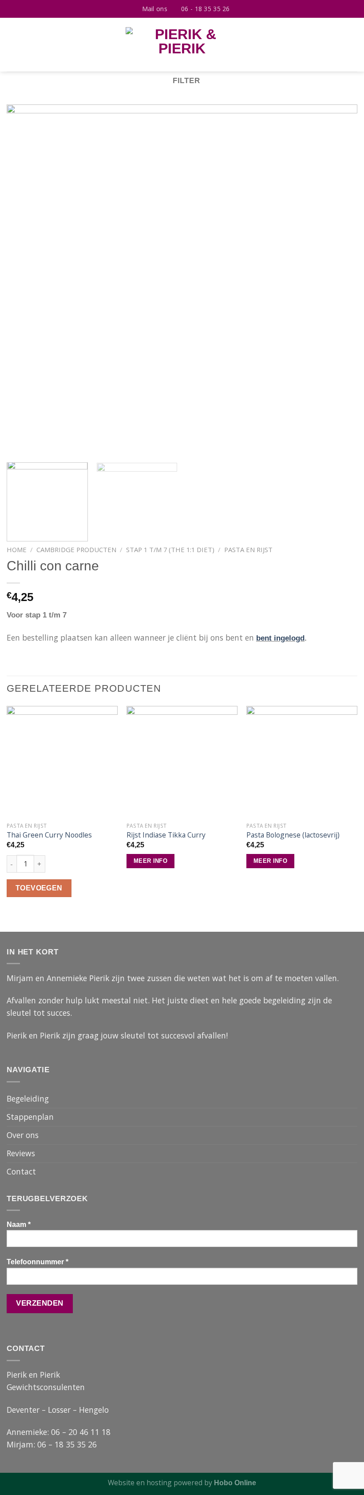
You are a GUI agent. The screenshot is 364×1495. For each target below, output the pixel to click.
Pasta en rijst (248, 549)
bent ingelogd (280, 637)
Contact (21, 1171)
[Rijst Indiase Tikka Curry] (182, 761)
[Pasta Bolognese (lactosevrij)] (301, 761)
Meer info (150, 861)
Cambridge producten (76, 549)
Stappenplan (30, 1116)
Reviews (21, 1153)
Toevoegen (39, 888)
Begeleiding (28, 1098)
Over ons (23, 1135)
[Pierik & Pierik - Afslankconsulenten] (182, 45)
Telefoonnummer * (37, 1262)
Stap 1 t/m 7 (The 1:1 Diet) (170, 549)
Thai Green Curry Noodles (49, 834)
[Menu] (13, 44)
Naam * (19, 1224)
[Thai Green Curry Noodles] (62, 761)
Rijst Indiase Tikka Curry (166, 834)
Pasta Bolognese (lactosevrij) (293, 834)
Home (17, 549)
